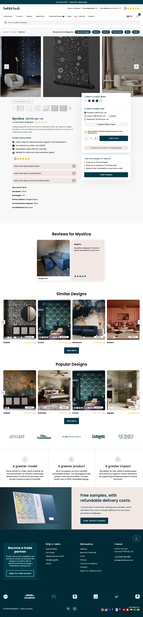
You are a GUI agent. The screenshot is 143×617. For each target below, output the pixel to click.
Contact (91, 16)
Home (5, 32)
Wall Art (79, 16)
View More (71, 350)
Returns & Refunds (88, 552)
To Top (136, 538)
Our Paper (50, 552)
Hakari (6, 413)
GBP (131, 16)
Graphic (13, 32)
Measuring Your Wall (54, 556)
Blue (127, 32)
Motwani (76, 342)
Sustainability (51, 549)
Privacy (83, 560)
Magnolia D (43, 278)
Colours (19, 16)
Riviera (110, 342)
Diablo (6, 342)
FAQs (82, 556)
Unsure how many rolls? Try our (106, 148)
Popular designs (82, 32)
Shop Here (83, 2)
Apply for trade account (20, 573)
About (48, 564)
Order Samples (106, 175)
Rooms (29, 16)
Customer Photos (55, 16)
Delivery (83, 549)
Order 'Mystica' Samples (94, 520)
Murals (96, 32)
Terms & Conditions (88, 564)
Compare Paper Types (106, 124)
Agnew (110, 413)
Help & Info (40, 16)
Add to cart (114, 138)
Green (135, 32)
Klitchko (42, 413)
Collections (7, 16)
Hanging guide (52, 560)
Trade (69, 16)
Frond (41, 342)
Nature (106, 32)
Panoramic (117, 32)
